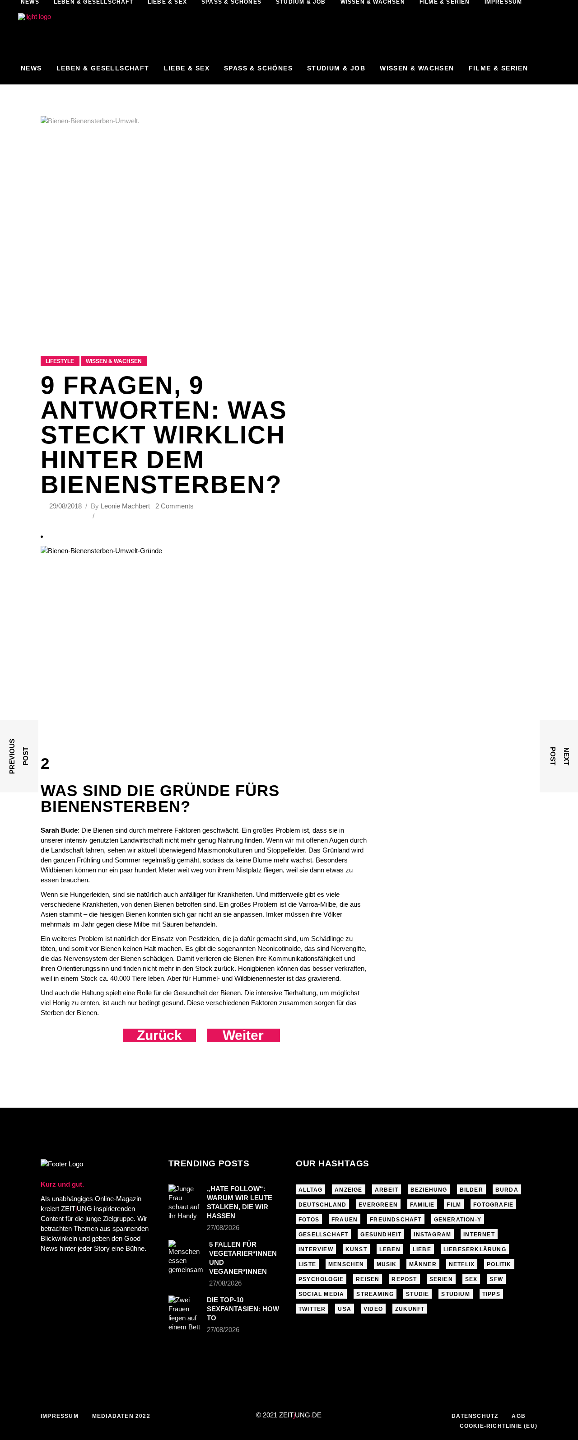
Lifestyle (60, 361)
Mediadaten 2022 (121, 1416)
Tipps (491, 1294)
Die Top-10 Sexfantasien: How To (243, 1309)
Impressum (60, 1416)
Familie (422, 1205)
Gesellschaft (323, 1234)
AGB (519, 1416)
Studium (455, 1294)
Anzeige (348, 1190)
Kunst (356, 1249)
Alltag (310, 1190)
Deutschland (322, 1205)
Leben (390, 1249)
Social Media (321, 1294)
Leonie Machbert (125, 506)
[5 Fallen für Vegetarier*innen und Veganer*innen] (185, 1257)
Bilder (471, 1190)
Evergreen (378, 1205)
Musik (387, 1264)
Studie (417, 1294)
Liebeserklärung (474, 1249)
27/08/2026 (223, 1227)
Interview (315, 1249)
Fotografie (493, 1205)
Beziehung (428, 1190)
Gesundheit (380, 1234)
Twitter (312, 1309)
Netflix (462, 1264)
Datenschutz (475, 1416)
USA (344, 1309)
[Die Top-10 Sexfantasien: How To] (184, 1314)
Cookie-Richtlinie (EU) (498, 1426)
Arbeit (386, 1190)
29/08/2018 (66, 506)
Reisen (367, 1279)
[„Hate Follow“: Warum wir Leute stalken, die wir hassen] (184, 1202)
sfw (496, 1279)
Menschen (346, 1264)
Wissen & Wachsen (114, 361)
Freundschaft (395, 1219)
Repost (404, 1279)
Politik (499, 1264)
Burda (506, 1190)
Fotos (308, 1219)
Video (373, 1309)
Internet (479, 1234)
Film (454, 1205)
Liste (307, 1264)
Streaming (375, 1294)
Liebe (422, 1249)
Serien (441, 1279)
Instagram (432, 1234)
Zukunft (409, 1309)
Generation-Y (457, 1219)
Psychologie (321, 1279)
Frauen (344, 1219)
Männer (423, 1264)
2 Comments (174, 506)
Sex (471, 1279)
